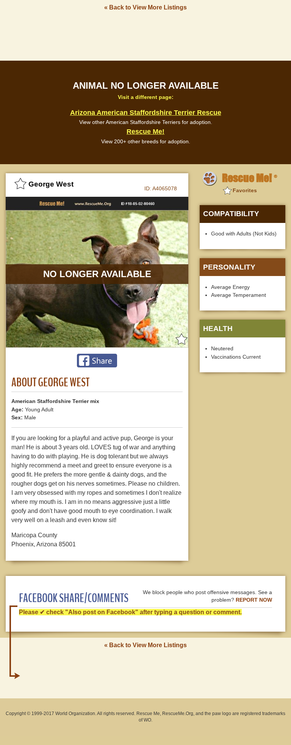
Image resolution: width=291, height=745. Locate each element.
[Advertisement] (145, 35)
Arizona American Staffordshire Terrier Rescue (145, 112)
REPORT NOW (254, 600)
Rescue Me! (145, 131)
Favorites (245, 190)
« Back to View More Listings (145, 7)
